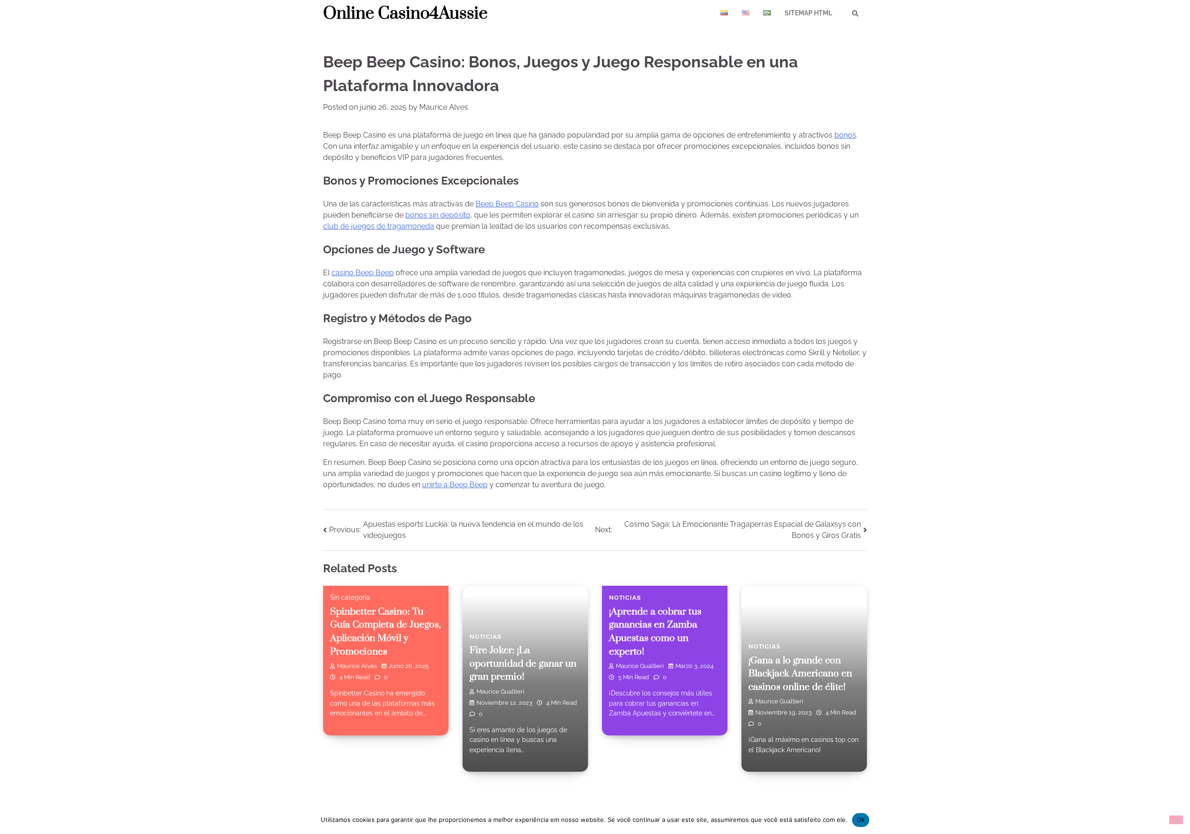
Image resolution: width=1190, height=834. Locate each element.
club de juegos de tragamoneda (378, 226)
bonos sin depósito (437, 215)
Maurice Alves (443, 107)
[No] (1176, 819)
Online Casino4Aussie (405, 13)
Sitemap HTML (808, 13)
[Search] (855, 13)
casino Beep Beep (362, 272)
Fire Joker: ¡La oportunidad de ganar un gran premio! (522, 663)
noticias (485, 636)
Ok (861, 819)
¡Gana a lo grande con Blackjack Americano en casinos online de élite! (800, 674)
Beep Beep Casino (507, 203)
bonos (845, 135)
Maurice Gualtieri (500, 691)
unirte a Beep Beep (455, 484)
